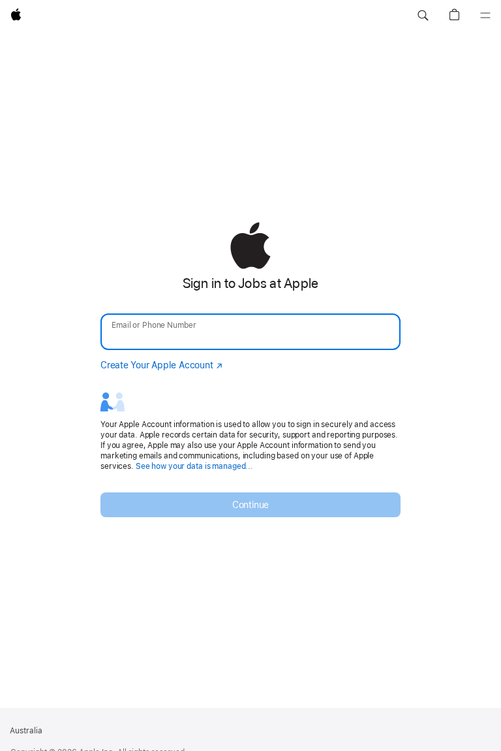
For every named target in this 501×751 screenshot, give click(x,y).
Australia (26, 730)
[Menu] (485, 15)
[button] (422, 15)
